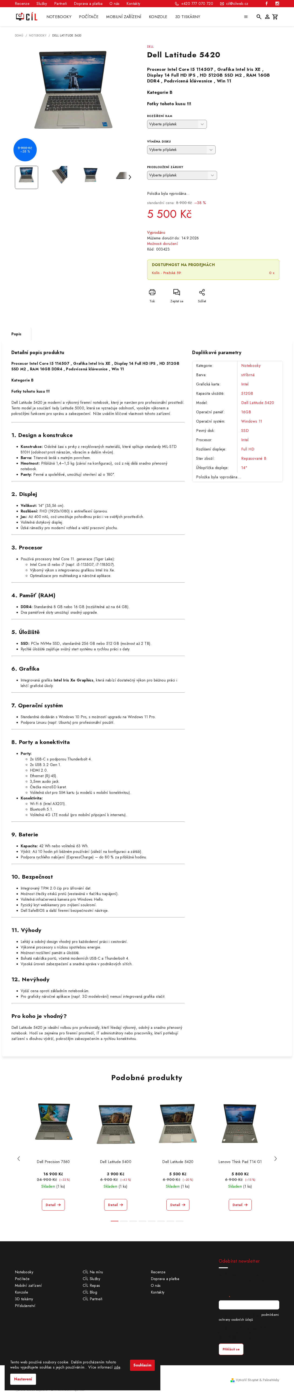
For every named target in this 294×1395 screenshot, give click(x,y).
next (275, 1158)
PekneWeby (271, 1380)
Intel (245, 384)
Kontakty (133, 3)
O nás (114, 3)
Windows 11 (251, 421)
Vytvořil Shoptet (247, 1380)
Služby (41, 3)
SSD (245, 430)
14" (244, 467)
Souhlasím (142, 1365)
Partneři (60, 3)
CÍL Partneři (92, 1299)
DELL (150, 47)
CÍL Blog (90, 1292)
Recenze (22, 3)
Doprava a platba (88, 3)
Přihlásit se (231, 1349)
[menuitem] (59, 16)
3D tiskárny (24, 1299)
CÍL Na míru (93, 1272)
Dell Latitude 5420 (257, 402)
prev (18, 1158)
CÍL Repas (91, 1285)
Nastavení (23, 1379)
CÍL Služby (91, 1278)
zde (117, 1367)
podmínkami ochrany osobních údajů (249, 1317)
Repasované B (254, 458)
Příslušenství (25, 1305)
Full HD (247, 449)
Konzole (21, 1292)
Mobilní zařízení (28, 1285)
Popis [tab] (16, 334)
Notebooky (251, 365)
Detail (51, 1205)
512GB (247, 393)
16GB (246, 412)
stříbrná (247, 375)
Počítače (22, 1278)
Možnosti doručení (162, 243)
